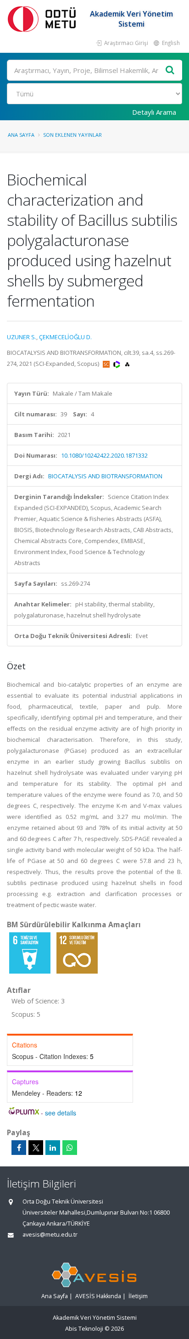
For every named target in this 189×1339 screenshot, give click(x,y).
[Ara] (170, 70)
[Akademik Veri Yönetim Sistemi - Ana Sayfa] (43, 18)
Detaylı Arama (154, 112)
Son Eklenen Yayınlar (72, 134)
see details (60, 1112)
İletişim (138, 1296)
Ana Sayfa (21, 134)
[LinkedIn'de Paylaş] (52, 1147)
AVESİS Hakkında (98, 1296)
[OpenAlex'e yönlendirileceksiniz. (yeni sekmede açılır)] (127, 363)
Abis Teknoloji (84, 1329)
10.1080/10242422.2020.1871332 (104, 455)
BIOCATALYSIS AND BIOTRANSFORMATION (105, 476)
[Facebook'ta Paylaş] (18, 1147)
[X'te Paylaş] (35, 1147)
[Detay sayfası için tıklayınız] (30, 952)
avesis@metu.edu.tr (50, 1234)
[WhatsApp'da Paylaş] (69, 1147)
